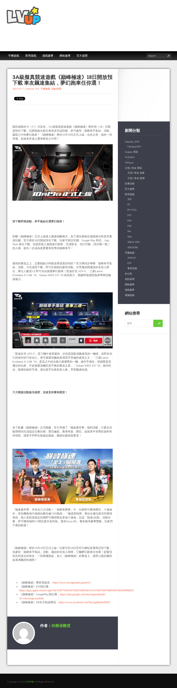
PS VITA (132, 210)
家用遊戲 (129, 194)
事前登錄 (132, 268)
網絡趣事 (129, 284)
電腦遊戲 (129, 295)
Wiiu (129, 236)
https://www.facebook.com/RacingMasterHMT (84, 602)
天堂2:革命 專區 (133, 168)
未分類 (128, 273)
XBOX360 (132, 247)
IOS (37, 89)
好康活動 (129, 183)
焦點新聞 (56, 89)
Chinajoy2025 (134, 146)
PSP (129, 226)
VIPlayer (129, 162)
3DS (129, 199)
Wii (129, 231)
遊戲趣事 (129, 290)
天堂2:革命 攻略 (136, 173)
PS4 (129, 220)
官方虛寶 (129, 189)
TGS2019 (129, 157)
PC (128, 204)
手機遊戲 (45, 89)
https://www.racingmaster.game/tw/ (72, 582)
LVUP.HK (29, 681)
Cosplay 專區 (131, 152)
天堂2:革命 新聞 (136, 178)
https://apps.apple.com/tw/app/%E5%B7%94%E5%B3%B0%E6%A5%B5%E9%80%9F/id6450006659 (76, 590)
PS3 (129, 215)
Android (30, 89)
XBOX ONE (133, 242)
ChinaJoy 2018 (132, 141)
